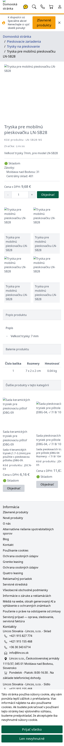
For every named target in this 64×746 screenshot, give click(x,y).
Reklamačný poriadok (17, 579)
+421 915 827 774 (20, 636)
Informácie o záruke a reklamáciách (27, 596)
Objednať (47, 195)
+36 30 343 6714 (20, 647)
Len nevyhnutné (31, 738)
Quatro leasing (13, 573)
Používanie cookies (15, 550)
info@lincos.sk (19, 653)
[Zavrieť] (59, 22)
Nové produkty (13, 518)
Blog (6, 539)
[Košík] (51, 6)
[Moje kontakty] (42, 6)
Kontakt (8, 545)
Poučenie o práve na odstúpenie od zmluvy (32, 611)
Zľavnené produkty (44, 22)
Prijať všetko (32, 729)
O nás (7, 523)
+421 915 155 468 (20, 641)
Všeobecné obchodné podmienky (25, 590)
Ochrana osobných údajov (20, 556)
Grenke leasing (13, 562)
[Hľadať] (34, 6)
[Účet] (59, 6)
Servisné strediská (15, 584)
